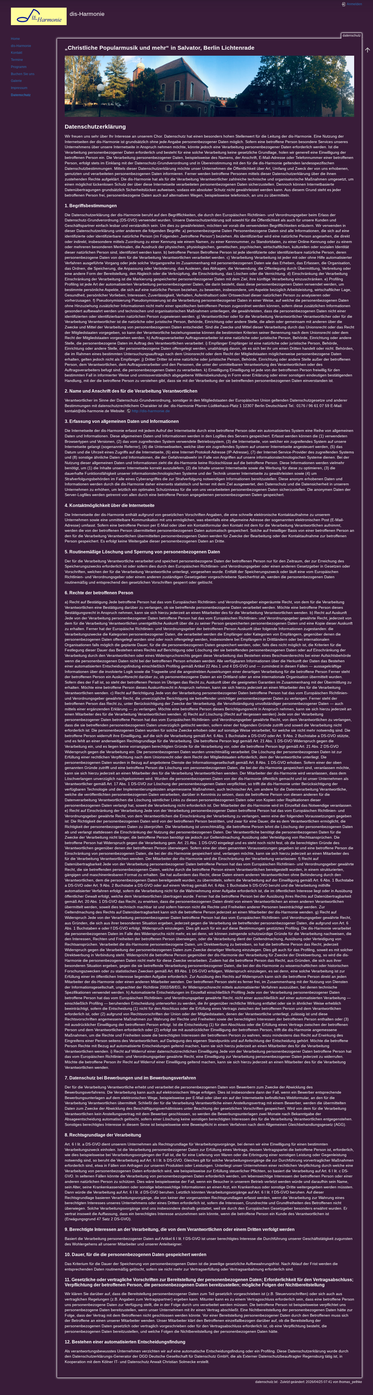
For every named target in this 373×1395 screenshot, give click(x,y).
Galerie (16, 81)
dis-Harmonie (21, 46)
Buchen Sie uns (22, 74)
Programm (18, 67)
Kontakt (16, 53)
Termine (17, 60)
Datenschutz (21, 95)
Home (15, 39)
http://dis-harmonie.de (151, 411)
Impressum (19, 88)
